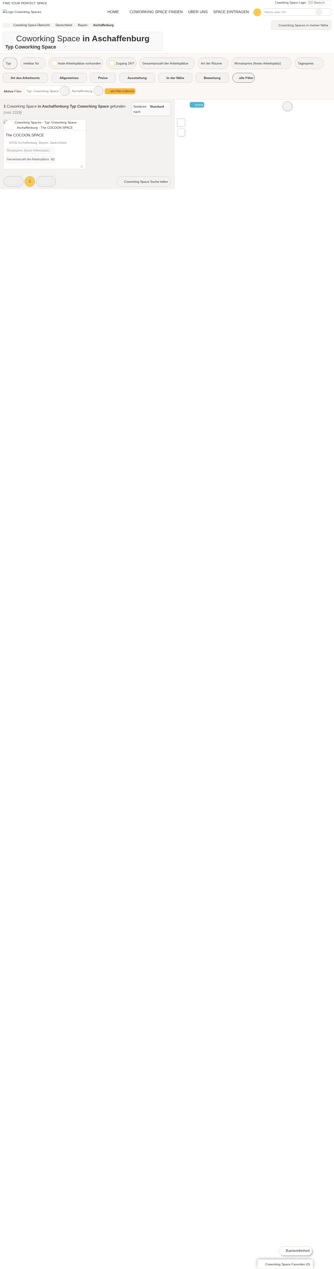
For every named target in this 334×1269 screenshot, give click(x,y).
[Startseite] (6, 25)
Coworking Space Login (290, 2)
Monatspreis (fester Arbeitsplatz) (257, 63)
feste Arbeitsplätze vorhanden (79, 63)
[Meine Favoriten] (257, 12)
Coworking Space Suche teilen (145, 181)
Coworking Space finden (156, 12)
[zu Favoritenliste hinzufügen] (9, 125)
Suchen (327, 12)
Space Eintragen (231, 12)
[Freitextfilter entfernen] (319, 12)
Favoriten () (287, 1264)
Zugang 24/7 (125, 63)
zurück (198, 105)
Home (113, 12)
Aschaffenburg (82, 91)
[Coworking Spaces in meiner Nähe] (181, 132)
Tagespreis (306, 63)
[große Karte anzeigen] (180, 122)
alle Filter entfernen (122, 91)
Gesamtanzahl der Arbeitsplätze (165, 63)
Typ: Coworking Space (42, 91)
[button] (13, 181)
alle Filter (245, 78)
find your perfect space (25, 3)
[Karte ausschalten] (287, 106)
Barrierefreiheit (297, 1251)
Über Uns (198, 12)
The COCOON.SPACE (25, 135)
